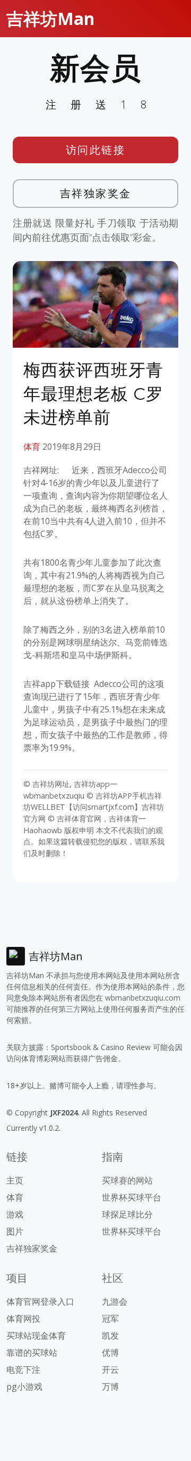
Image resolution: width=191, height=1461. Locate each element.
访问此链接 (96, 149)
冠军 (110, 1318)
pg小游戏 (24, 1386)
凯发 (110, 1335)
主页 (14, 1180)
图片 (14, 1231)
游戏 (14, 1214)
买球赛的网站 (127, 1180)
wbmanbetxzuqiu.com (142, 998)
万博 (110, 1386)
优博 (110, 1352)
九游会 (114, 1301)
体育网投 (23, 1318)
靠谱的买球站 (31, 1352)
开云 (110, 1369)
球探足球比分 (127, 1214)
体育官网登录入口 (40, 1301)
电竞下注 (23, 1369)
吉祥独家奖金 (96, 193)
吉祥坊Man (50, 18)
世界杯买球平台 (131, 1197)
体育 (31, 446)
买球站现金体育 (36, 1335)
